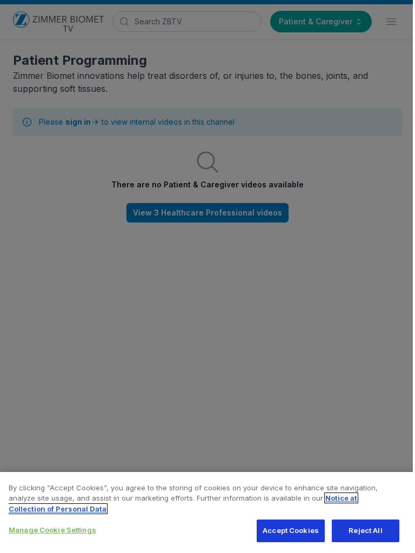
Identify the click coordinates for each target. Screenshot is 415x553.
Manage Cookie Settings (52, 529)
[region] (207, 512)
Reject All (365, 530)
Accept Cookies (291, 530)
